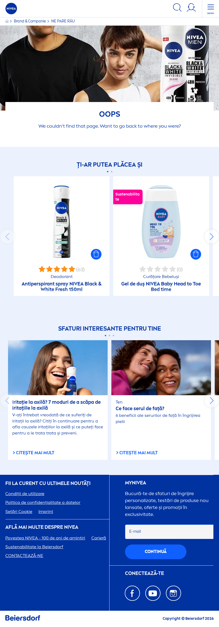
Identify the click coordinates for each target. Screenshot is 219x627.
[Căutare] (177, 8)
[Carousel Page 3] (113, 335)
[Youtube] (153, 593)
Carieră (98, 537)
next (211, 237)
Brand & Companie (30, 21)
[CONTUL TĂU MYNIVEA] (191, 8)
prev (7, 237)
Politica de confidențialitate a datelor (42, 502)
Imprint (45, 511)
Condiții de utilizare (24, 493)
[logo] (11, 8)
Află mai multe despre (41, 527)
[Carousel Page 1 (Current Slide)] (107, 171)
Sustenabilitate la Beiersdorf (34, 546)
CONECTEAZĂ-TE (144, 573)
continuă (156, 551)
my (135, 483)
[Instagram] (173, 593)
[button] (96, 254)
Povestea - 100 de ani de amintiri (45, 537)
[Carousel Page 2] (111, 171)
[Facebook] (132, 593)
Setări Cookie (18, 511)
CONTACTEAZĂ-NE (24, 555)
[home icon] (7, 21)
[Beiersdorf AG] (22, 619)
